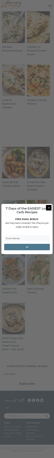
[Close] (49, 207)
